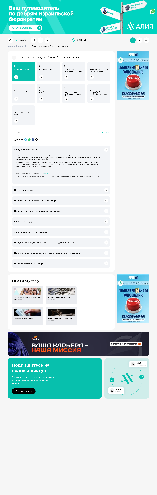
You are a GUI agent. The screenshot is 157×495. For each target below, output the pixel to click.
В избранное (105, 133)
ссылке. (47, 173)
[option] (26, 306)
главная (11, 46)
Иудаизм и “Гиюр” (22, 46)
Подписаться (22, 391)
